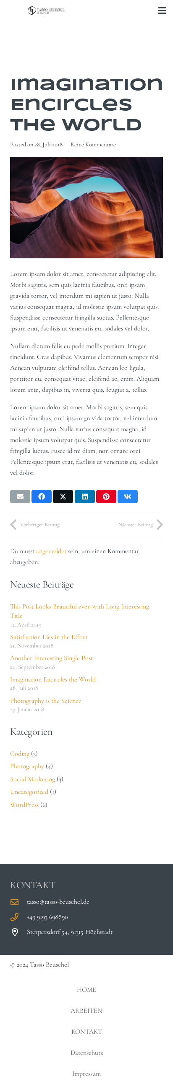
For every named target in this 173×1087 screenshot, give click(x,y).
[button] (162, 10)
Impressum (86, 1073)
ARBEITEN (86, 1010)
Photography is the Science (45, 701)
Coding (19, 753)
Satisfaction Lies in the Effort (48, 637)
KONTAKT (86, 1031)
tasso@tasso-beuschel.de (58, 901)
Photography (27, 766)
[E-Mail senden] (20, 496)
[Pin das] (106, 496)
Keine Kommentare (93, 144)
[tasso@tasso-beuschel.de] (18, 902)
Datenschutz (87, 1052)
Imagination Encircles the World (53, 679)
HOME (86, 990)
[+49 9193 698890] (18, 917)
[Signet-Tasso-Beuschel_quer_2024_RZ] (46, 10)
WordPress (24, 805)
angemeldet (51, 551)
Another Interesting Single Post (51, 658)
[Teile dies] (41, 496)
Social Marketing (32, 779)
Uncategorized (29, 792)
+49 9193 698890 (47, 917)
